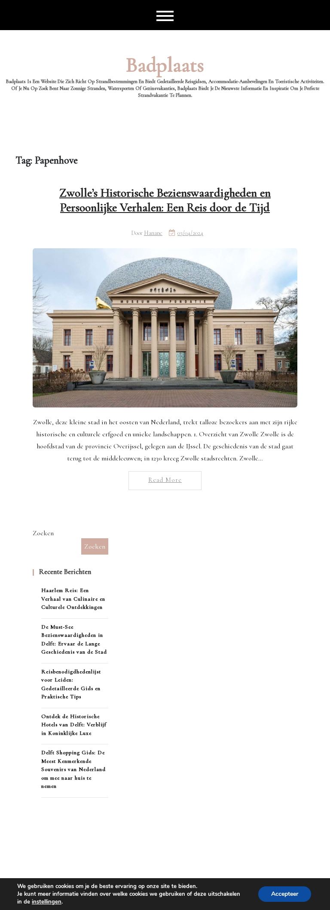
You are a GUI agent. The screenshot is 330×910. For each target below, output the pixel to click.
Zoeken (43, 533)
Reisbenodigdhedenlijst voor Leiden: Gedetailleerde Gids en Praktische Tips (71, 684)
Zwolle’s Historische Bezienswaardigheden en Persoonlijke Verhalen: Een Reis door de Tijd (165, 200)
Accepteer (284, 894)
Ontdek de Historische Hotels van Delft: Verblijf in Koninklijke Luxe (74, 725)
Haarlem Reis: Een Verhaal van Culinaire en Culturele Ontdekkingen (73, 599)
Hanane (153, 233)
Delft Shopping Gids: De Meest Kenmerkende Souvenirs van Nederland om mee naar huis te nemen (73, 769)
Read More (165, 480)
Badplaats (165, 64)
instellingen (46, 902)
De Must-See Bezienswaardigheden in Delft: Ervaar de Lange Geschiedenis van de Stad (74, 639)
